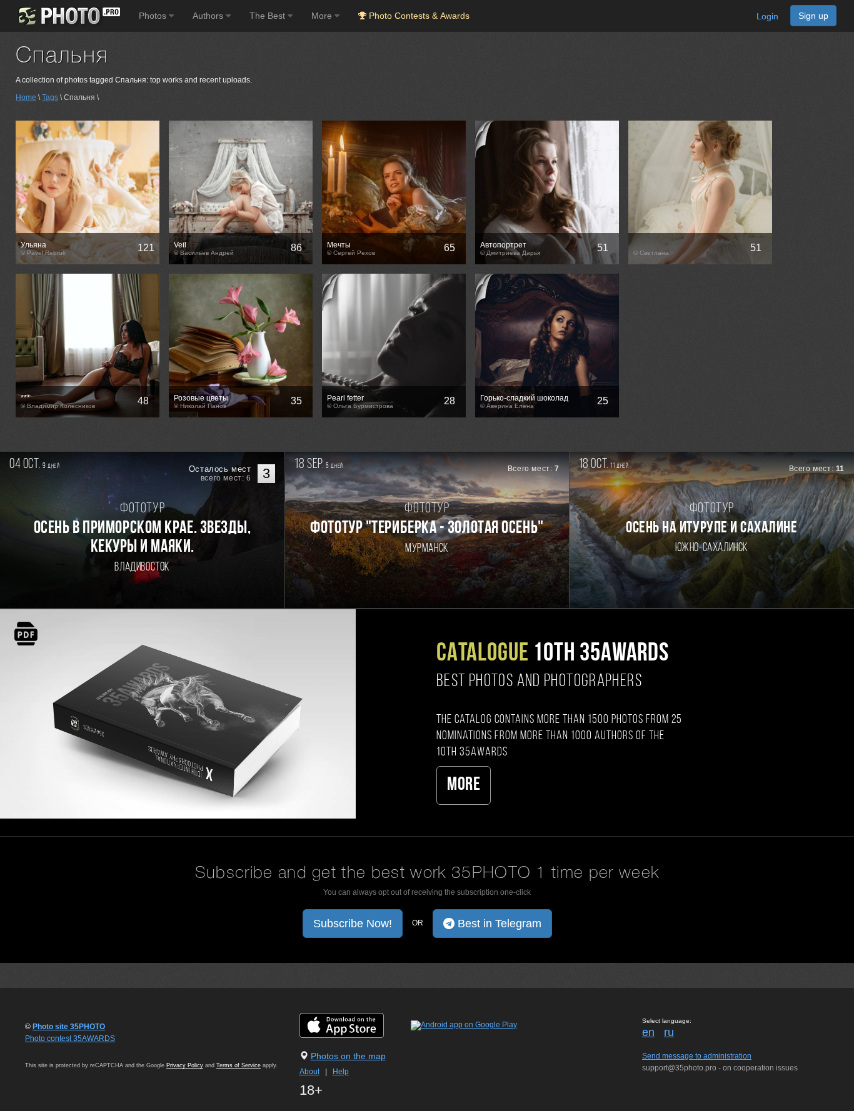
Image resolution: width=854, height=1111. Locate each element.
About (309, 1071)
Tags (50, 97)
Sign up (813, 15)
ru (669, 1032)
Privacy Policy (184, 1065)
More (463, 785)
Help (341, 1071)
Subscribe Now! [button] (352, 923)
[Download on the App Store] (354, 1024)
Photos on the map (348, 1056)
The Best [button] (268, 15)
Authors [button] (209, 15)
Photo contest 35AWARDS (70, 1038)
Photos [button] (154, 15)
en (648, 1032)
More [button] (322, 15)
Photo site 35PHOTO (69, 1026)
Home (26, 97)
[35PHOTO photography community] (68, 16)
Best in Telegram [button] (498, 923)
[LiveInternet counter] (52, 1050)
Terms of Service (238, 1065)
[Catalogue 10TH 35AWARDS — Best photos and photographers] (178, 713)
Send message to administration (696, 1056)
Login (767, 16)
